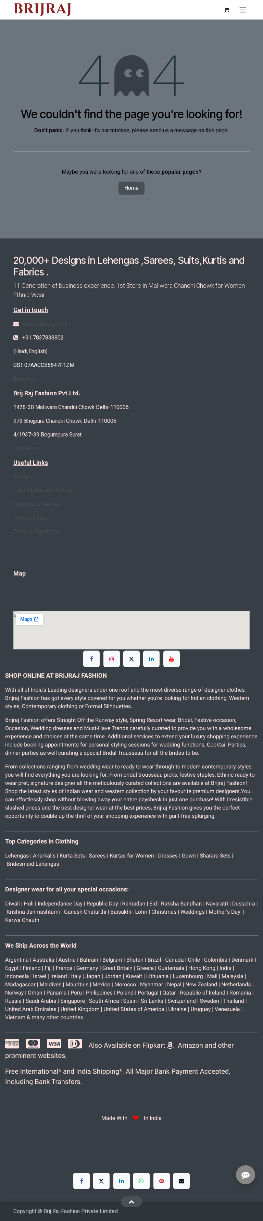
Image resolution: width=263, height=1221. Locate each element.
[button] (131, 1201)
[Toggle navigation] (243, 10)
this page (216, 130)
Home (131, 188)
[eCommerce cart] (226, 9)
